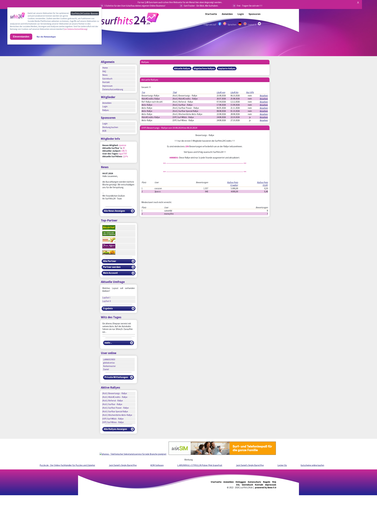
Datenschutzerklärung (112, 89)
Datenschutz (254, 481)
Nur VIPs (250, 92)
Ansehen (264, 95)
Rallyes (105, 110)
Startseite (211, 14)
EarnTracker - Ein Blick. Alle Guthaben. (201, 5)
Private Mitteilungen (116, 377)
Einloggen (241, 481)
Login (241, 14)
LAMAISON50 (109, 359)
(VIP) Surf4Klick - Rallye (113, 418)
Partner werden (111, 267)
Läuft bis (234, 92)
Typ (143, 92)
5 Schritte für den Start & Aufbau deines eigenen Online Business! (135, 5)
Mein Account (110, 272)
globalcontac (109, 362)
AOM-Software (157, 465)
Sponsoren (254, 14)
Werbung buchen (110, 127)
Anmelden (227, 14)
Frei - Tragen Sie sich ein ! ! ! (249, 5)
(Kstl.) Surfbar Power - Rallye (115, 407)
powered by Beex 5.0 (265, 487)
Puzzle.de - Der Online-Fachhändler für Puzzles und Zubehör (67, 465)
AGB (104, 130)
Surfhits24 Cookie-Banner (84, 13)
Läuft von (221, 92)
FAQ (104, 71)
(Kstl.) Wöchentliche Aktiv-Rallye (117, 415)
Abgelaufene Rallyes (204, 68)
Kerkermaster (109, 366)
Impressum (107, 85)
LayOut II (106, 301)
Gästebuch (107, 78)
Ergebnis (108, 308)
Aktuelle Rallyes (182, 68)
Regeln (266, 481)
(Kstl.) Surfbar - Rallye (112, 404)
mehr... (108, 342)
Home (105, 67)
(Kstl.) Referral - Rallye (112, 400)
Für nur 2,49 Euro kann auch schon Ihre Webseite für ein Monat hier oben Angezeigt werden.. (180, 2)
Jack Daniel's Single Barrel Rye (123, 465)
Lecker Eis (282, 465)
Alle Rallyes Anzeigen (115, 429)
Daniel (106, 369)
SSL (238, 484)
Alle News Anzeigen (114, 210)
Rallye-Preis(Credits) (232, 184)
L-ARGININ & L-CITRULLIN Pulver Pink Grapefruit (199, 465)
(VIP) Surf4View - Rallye (113, 422)
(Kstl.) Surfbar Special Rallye (115, 411)
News (105, 75)
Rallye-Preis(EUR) (262, 184)
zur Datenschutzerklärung (75, 29)
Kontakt (106, 82)
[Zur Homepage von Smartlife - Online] (17, 16)
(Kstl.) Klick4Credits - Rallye (114, 397)
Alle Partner (109, 261)
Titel (175, 92)
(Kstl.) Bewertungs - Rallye (114, 393)
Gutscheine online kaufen (312, 465)
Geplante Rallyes (226, 68)
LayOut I (106, 297)
